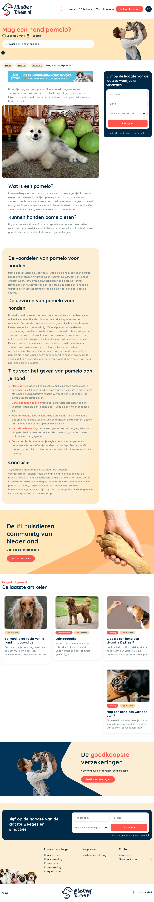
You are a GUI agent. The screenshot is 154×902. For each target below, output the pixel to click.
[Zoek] (148, 9)
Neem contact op (128, 859)
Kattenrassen (51, 863)
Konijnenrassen (53, 871)
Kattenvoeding (52, 867)
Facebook (133, 893)
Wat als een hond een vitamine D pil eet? (123, 640)
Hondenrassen (52, 855)
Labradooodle (66, 639)
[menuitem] (61, 9)
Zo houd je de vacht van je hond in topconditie (24, 640)
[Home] (61, 9)
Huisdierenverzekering (94, 855)
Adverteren (125, 855)
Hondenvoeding (53, 859)
